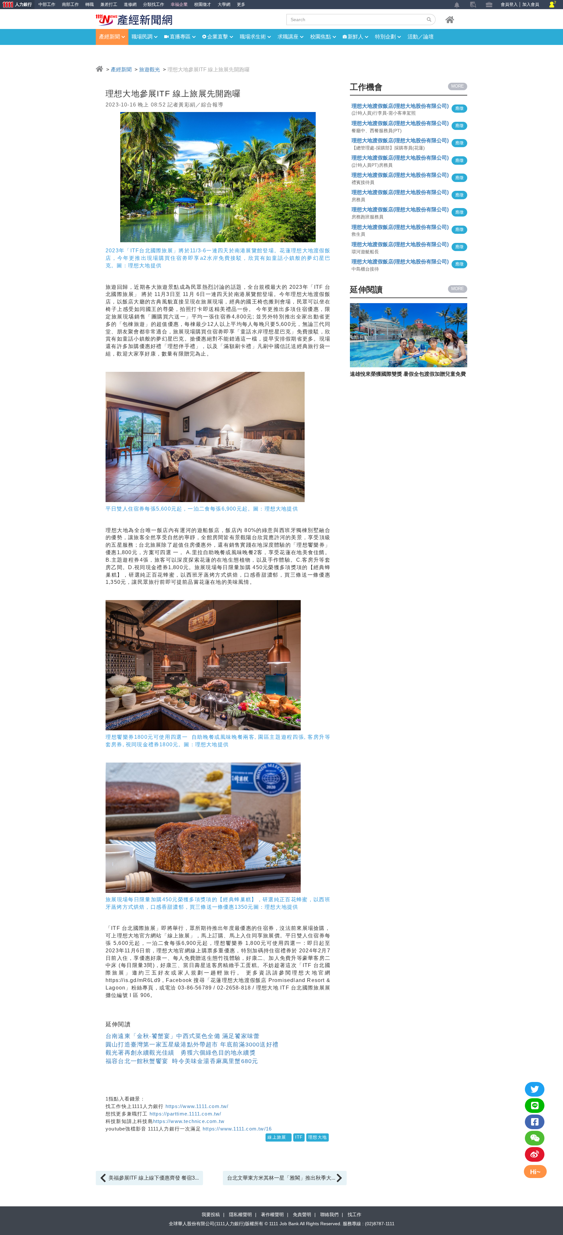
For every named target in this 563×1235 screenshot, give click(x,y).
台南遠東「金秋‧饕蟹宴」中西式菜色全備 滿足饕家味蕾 (183, 1036)
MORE (457, 86)
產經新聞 (109, 36)
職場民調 (142, 36)
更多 (241, 4)
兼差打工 (108, 4)
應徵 (459, 108)
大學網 (224, 4)
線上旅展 (278, 1137)
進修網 (130, 4)
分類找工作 (153, 4)
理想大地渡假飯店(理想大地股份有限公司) (400, 106)
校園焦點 (320, 36)
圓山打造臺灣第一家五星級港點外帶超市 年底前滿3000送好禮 (192, 1044)
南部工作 (70, 4)
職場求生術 (253, 36)
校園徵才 (202, 4)
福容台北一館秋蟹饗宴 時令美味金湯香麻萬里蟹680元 (182, 1061)
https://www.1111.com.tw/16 (236, 1128)
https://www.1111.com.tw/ (197, 1106)
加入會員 (530, 4)
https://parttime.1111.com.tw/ (186, 1113)
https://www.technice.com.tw (188, 1121)
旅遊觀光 (149, 69)
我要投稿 (211, 1214)
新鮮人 (355, 36)
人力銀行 (16, 5)
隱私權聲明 (240, 1214)
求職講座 (288, 36)
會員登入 (509, 4)
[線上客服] (552, 4)
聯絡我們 (329, 1214)
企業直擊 (217, 36)
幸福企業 (179, 4)
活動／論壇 (421, 36)
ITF (299, 1137)
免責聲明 (302, 1214)
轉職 (89, 4)
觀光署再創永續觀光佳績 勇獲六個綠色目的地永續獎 (181, 1052)
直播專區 (180, 36)
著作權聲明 (272, 1214)
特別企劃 (385, 36)
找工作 (354, 1214)
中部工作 (46, 4)
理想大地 (317, 1137)
